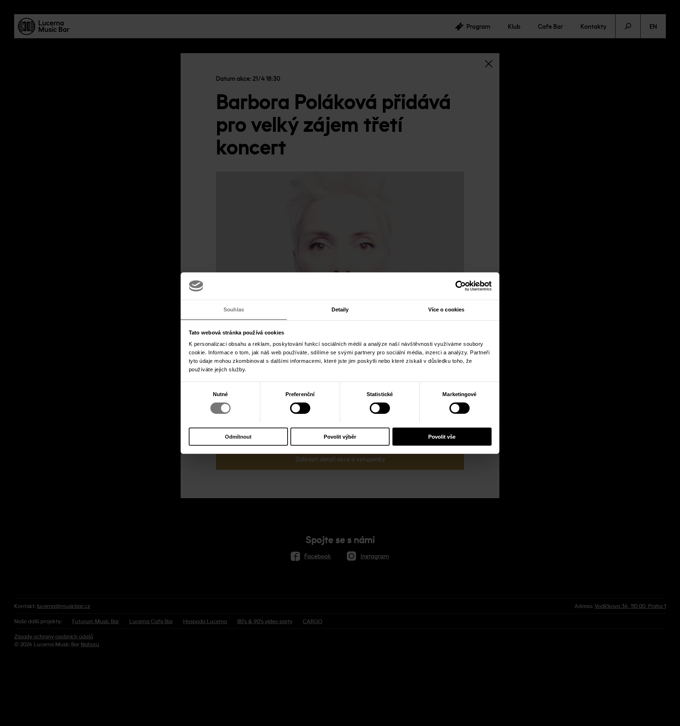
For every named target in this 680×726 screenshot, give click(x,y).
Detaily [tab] (340, 309)
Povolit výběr (340, 436)
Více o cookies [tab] (446, 309)
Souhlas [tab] (233, 309)
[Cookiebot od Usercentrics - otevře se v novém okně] (461, 286)
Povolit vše (441, 436)
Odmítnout (238, 436)
